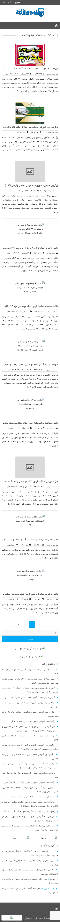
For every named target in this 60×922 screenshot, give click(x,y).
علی (53, 860)
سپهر (53, 851)
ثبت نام (6, 2)
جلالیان (51, 870)
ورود (16, 2)
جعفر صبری (51, 74)
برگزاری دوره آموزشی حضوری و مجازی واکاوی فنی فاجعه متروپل (29, 782)
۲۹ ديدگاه (25, 253)
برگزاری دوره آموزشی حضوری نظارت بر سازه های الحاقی (33, 721)
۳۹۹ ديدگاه (25, 74)
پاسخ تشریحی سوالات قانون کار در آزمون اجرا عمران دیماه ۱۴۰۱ (29, 811)
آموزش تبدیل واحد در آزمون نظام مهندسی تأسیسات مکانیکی (30, 697)
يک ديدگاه (25, 369)
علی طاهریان (51, 545)
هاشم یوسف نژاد (49, 132)
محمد (52, 879)
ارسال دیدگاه (21, 132)
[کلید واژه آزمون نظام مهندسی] (30, 12)
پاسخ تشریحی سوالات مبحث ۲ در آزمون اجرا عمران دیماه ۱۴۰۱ (30, 797)
